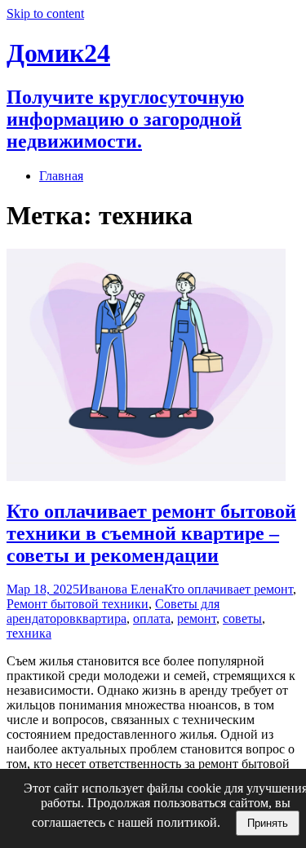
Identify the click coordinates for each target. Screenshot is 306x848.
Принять (267, 823)
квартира (101, 618)
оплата (152, 618)
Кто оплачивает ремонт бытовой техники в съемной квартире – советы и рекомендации (151, 533)
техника (29, 633)
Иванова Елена (121, 589)
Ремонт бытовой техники (78, 604)
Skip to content (45, 13)
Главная (61, 176)
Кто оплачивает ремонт (228, 589)
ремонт (196, 618)
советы (242, 618)
